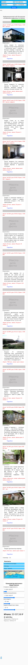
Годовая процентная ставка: (11, 605)
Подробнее (10, 58)
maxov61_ (10, 568)
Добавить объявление (18, 21)
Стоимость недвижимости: (11, 587)
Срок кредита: (7, 599)
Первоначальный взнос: (10, 593)
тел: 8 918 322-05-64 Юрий (10, 563)
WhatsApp (6, 566)
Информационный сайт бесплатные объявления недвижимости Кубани (14, 17)
